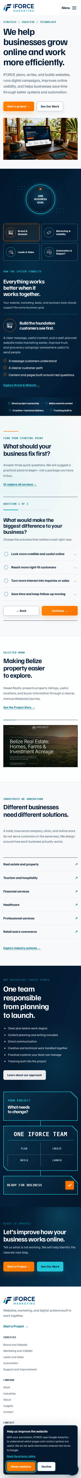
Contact (8, 1412)
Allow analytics (21, 1466)
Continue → (60, 610)
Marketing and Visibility (18, 1350)
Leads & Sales (26, 252)
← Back (21, 610)
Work (6, 1387)
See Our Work (50, 106)
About (7, 1399)
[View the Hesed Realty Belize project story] (40, 746)
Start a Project (16, 1326)
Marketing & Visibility (63, 232)
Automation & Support (64, 252)
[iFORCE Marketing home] (18, 7)
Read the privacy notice (21, 1456)
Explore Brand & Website (21, 385)
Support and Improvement (20, 1369)
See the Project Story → (19, 707)
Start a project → (18, 106)
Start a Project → (18, 1266)
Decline (47, 1466)
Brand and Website (15, 1344)
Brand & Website (22, 232)
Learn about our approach (24, 1075)
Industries (9, 1393)
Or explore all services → (20, 484)
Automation (10, 1363)
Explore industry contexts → (22, 948)
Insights (8, 1405)
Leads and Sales (13, 1357)
